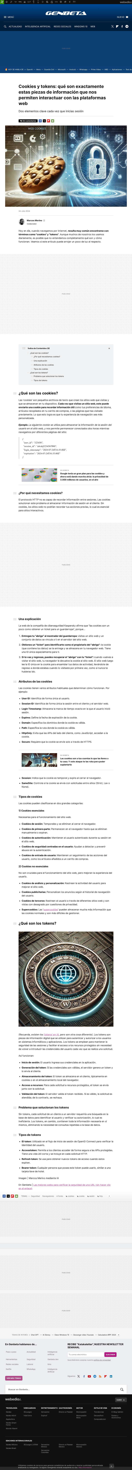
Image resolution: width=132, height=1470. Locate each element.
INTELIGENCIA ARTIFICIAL (38, 26)
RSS (100, 1376)
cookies (71, 1196)
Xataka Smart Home (11, 1424)
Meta (38, 69)
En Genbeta (64, 470)
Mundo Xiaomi (11, 1428)
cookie (81, 1196)
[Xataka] (2, 2)
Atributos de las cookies (44, 365)
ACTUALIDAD (15, 26)
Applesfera (10, 1419)
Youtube (89, 1376)
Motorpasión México (81, 1446)
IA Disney (47, 1335)
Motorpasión (81, 1412)
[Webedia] (13, 1399)
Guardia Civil (49, 69)
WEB (92, 26)
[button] (36, 220)
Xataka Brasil (11, 1448)
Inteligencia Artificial (52, 1370)
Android (72, 69)
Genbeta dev (53, 1359)
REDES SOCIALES (62, 26)
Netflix (8, 1369)
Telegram (126, 26)
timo (49, 1364)
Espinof (44, 1415)
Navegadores (48, 1196)
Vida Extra (28, 1415)
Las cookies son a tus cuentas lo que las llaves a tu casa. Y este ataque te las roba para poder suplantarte (84, 761)
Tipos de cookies (41, 369)
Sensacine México (45, 1446)
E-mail (52, 120)
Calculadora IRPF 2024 (107, 1335)
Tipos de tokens (40, 380)
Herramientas (11, 1359)
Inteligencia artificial (52, 1353)
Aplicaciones (117, 69)
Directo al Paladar (66, 1412)
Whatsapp (83, 69)
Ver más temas (14, 1378)
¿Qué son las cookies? (39, 353)
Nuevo (120, 17)
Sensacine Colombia (45, 1451)
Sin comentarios (29, 121)
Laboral (30, 1364)
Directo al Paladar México (66, 1446)
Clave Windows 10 (62, 1335)
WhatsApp (31, 1369)
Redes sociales (12, 1364)
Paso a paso (11, 1352)
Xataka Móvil (11, 1415)
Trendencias (99, 1412)
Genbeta (66, 13)
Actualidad (31, 1352)
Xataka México (12, 1445)
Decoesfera (98, 1415)
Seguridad (35, 1196)
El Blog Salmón (117, 1412)
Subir (119, 1400)
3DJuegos (28, 1412)
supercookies (50, 909)
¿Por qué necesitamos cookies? (47, 356)
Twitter (112, 26)
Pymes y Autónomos (116, 1416)
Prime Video (96, 69)
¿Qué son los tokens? (39, 372)
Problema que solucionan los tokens (49, 376)
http (101, 1196)
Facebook (122, 26)
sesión (91, 1196)
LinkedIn (111, 1376)
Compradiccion (100, 1419)
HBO (106, 69)
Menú (11, 17)
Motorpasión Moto (81, 1416)
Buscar (122, 1389)
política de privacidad (102, 1360)
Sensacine (45, 1412)
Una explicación (40, 361)
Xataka (8, 1412)
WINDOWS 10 (80, 26)
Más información (85, 1467)
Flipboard (117, 26)
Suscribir (110, 1355)
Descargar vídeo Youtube (83, 1335)
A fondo (59, 1196)
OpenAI (30, 69)
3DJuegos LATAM (31, 1445)
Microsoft (62, 69)
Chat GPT (35, 1335)
